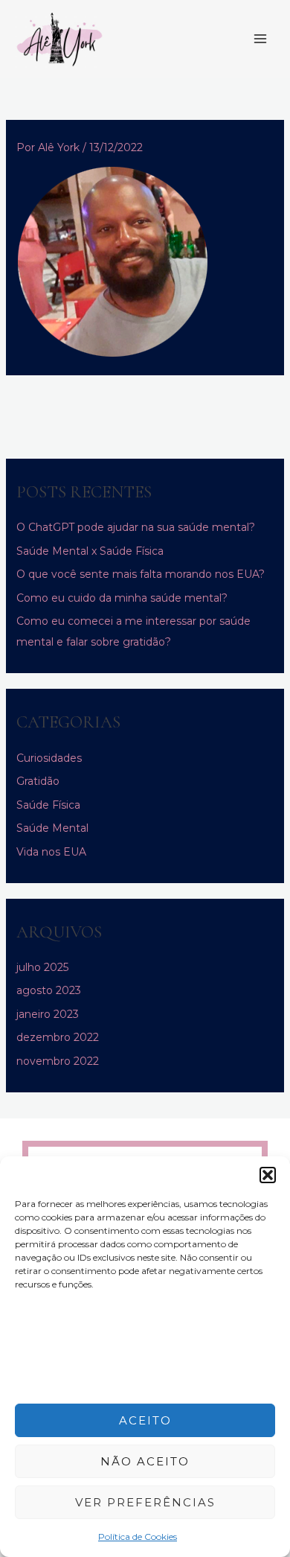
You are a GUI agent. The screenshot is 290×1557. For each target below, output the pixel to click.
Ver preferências (145, 1502)
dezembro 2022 (57, 1037)
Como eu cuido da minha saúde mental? (122, 598)
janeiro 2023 (47, 1014)
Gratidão (37, 781)
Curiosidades (49, 758)
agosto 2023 (48, 990)
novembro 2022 (57, 1061)
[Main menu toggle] (260, 39)
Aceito (145, 1420)
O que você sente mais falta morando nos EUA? (140, 574)
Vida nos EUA (51, 852)
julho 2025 (42, 967)
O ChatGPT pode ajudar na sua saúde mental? (135, 527)
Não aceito (145, 1461)
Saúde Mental (52, 828)
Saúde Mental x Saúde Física (90, 551)
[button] (267, 1175)
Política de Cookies (137, 1536)
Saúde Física (48, 805)
